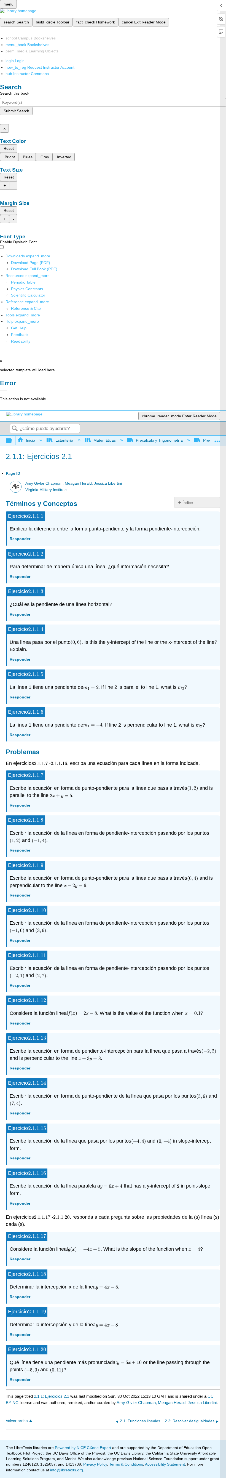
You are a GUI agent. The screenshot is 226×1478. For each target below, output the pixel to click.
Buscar (15, 429)
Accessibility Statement (165, 1464)
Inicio (30, 440)
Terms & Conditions (126, 1464)
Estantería (64, 440)
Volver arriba (17, 1421)
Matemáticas (104, 440)
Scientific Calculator (28, 295)
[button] (19, 334)
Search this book (14, 93)
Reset (9, 148)
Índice (187, 502)
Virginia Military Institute (46, 490)
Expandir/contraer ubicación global (217, 439)
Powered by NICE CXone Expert (83, 1447)
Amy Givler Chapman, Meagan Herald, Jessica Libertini (73, 483)
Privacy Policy (95, 1464)
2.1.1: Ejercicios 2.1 (51, 1396)
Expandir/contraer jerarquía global (12, 440)
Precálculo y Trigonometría (159, 440)
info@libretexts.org (66, 1470)
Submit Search (16, 111)
